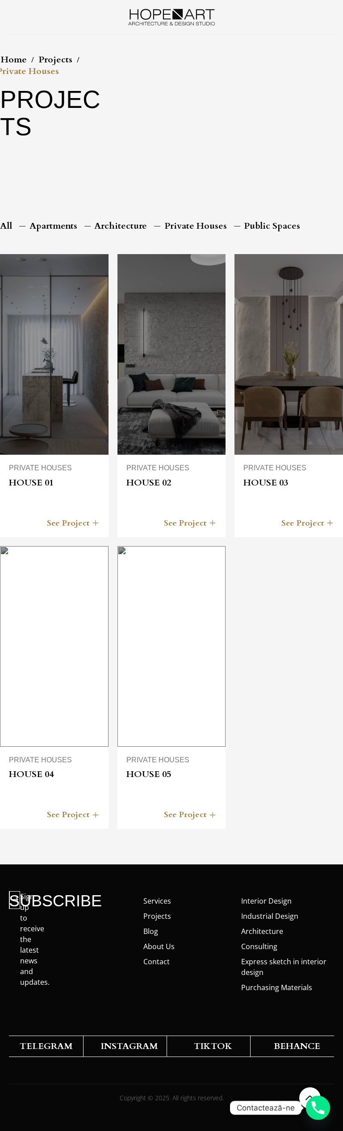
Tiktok (213, 1046)
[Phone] (318, 1108)
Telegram (46, 1046)
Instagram (129, 1046)
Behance (297, 1046)
